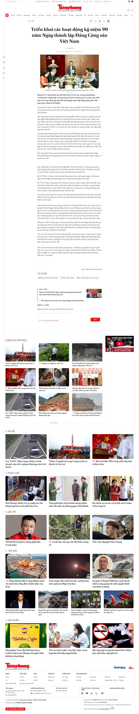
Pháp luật (63, 15)
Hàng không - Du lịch (111, 680)
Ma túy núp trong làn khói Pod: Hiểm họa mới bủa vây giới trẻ (112, 652)
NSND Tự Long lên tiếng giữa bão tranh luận (23, 543)
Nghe (4, 57)
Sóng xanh (27, 15)
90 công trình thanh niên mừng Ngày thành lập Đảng (62, 300)
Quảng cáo (107, 1)
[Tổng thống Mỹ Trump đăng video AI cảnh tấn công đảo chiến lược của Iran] (26, 566)
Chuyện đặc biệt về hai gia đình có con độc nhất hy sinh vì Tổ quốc (85, 389)
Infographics (81, 674)
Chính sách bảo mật (117, 688)
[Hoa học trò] (131, 668)
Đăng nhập (41, 309)
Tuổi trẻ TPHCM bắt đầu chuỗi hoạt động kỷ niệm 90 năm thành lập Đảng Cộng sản (60, 293)
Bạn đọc (93, 680)
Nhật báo (23, 674)
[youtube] (132, 1)
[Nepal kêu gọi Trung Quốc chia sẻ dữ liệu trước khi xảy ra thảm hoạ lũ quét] (53, 599)
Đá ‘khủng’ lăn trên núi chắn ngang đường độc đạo (52, 414)
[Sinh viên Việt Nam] (120, 668)
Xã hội (13, 15)
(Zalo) (44, 691)
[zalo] (97, 693)
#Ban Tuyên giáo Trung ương (88, 278)
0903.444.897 (62, 691)
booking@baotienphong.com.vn (42, 693)
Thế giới (48, 15)
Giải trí (97, 15)
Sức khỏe (41, 15)
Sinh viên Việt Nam (74, 1)
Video (126, 15)
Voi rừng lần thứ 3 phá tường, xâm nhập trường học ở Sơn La (85, 364)
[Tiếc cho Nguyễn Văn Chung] (113, 527)
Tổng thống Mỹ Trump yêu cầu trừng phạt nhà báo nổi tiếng (20, 611)
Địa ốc (34, 15)
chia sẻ (91, 21)
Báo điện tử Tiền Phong (69, 8)
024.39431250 (12, 695)
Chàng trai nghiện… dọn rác (52, 363)
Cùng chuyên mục (16, 340)
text (95, 21)
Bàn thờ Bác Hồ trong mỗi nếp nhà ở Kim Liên (20, 389)
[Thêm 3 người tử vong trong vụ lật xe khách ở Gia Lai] (20, 352)
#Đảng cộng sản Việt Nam (48, 278)
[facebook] (129, 1)
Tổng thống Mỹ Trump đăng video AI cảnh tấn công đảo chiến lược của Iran (25, 583)
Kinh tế (19, 15)
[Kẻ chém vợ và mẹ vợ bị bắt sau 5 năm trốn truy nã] (113, 488)
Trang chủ (7, 15)
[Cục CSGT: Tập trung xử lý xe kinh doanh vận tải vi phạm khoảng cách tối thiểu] (20, 402)
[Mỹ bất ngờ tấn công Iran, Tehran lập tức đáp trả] (119, 599)
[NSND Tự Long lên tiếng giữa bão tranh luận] (26, 527)
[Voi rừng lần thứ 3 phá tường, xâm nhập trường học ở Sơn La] (87, 352)
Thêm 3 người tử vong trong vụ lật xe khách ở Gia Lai (19, 364)
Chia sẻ (4, 62)
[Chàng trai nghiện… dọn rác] (54, 352)
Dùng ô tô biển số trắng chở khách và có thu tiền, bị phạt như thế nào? (87, 414)
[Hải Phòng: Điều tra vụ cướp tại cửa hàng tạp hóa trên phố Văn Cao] (26, 488)
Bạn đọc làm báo (16, 709)
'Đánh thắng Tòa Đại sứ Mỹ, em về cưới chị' (52, 389)
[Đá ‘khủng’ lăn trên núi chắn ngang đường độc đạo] (54, 402)
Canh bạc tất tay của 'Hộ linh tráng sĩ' (69, 543)
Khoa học (112, 15)
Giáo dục (104, 15)
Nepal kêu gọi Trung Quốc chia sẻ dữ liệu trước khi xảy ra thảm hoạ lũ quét (53, 612)
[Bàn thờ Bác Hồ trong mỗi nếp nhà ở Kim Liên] (20, 377)
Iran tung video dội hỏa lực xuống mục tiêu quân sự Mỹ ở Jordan (69, 582)
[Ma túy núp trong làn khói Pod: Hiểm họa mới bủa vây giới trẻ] (113, 635)
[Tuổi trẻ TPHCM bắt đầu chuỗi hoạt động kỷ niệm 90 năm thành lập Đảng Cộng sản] (94, 293)
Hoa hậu (119, 15)
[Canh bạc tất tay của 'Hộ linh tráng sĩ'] (69, 527)
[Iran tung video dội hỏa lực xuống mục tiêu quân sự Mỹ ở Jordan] (69, 566)
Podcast (51, 674)
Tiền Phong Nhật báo (59, 1)
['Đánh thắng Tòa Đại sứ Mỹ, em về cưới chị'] (54, 377)
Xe (85, 15)
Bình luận (4, 73)
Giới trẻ (55, 15)
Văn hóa (90, 15)
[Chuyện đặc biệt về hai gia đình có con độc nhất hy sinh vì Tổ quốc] (87, 377)
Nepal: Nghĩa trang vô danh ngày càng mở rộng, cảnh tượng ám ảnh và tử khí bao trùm (85, 612)
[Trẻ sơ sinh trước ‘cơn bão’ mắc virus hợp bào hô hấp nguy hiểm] (69, 635)
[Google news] (103, 693)
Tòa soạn (97, 1)
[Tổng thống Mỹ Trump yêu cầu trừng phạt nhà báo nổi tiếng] (20, 599)
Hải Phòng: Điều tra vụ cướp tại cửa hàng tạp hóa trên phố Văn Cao (24, 504)
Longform (66, 674)
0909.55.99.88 (37, 691)
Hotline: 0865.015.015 (42, 1)
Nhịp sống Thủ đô (10, 683)
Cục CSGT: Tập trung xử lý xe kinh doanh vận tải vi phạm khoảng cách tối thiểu (20, 415)
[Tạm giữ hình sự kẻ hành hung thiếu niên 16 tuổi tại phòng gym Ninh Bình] (69, 488)
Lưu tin (4, 68)
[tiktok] (92, 693)
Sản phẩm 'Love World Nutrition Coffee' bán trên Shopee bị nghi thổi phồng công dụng (24, 653)
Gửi (95, 319)
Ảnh (35, 674)
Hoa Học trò (87, 1)
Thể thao (71, 15)
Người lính (79, 15)
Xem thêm (132, 15)
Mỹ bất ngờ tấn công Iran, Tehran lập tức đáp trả (118, 611)
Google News (108, 21)
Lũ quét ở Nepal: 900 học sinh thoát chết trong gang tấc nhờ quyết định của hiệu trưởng (111, 583)
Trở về (4, 78)
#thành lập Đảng (67, 278)
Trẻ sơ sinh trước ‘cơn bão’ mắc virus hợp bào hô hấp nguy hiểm (68, 652)
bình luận (104, 21)
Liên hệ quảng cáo (38, 688)
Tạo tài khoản (53, 309)
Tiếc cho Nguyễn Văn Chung (107, 541)
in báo (100, 21)
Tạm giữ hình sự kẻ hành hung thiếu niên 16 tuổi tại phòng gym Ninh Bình (69, 504)
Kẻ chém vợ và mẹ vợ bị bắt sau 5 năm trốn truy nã (112, 504)
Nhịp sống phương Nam (27, 683)
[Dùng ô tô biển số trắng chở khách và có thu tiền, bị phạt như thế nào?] (87, 402)
